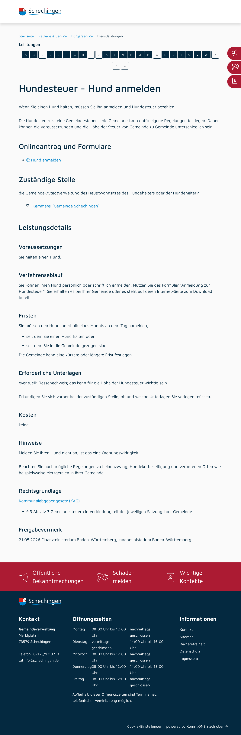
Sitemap (187, 637)
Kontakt (186, 629)
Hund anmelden (46, 160)
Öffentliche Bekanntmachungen (58, 576)
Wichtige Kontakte (191, 576)
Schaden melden (124, 576)
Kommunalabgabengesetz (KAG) (49, 500)
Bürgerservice (82, 36)
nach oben (216, 726)
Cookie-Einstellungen (144, 726)
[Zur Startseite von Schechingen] (40, 11)
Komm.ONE (196, 726)
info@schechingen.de (41, 660)
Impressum (189, 658)
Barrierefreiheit (192, 644)
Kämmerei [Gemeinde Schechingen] (65, 205)
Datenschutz (190, 651)
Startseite (26, 36)
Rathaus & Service (52, 36)
